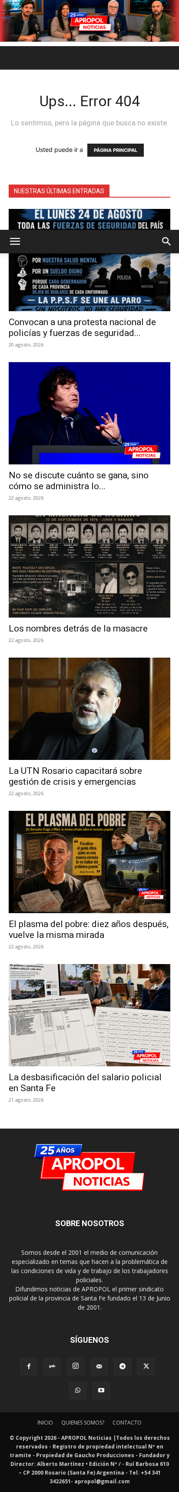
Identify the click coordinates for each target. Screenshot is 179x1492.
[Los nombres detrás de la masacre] (89, 566)
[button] (15, 241)
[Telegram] (122, 1366)
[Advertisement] (89, 135)
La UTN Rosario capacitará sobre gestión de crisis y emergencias (75, 776)
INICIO (45, 1422)
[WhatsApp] (77, 1390)
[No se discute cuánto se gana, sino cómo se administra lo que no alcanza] (89, 413)
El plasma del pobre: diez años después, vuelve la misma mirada (89, 929)
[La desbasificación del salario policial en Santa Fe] (89, 1015)
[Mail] (99, 1366)
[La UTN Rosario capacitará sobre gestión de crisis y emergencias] (89, 709)
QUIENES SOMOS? (82, 1422)
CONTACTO (127, 1422)
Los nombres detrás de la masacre (78, 628)
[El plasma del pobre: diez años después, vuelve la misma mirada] (89, 862)
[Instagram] (75, 1366)
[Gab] (52, 1366)
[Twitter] (146, 1366)
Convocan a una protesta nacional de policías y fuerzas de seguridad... (82, 327)
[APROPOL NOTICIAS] (89, 21)
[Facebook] (28, 1366)
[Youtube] (101, 1390)
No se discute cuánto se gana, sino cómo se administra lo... (79, 480)
